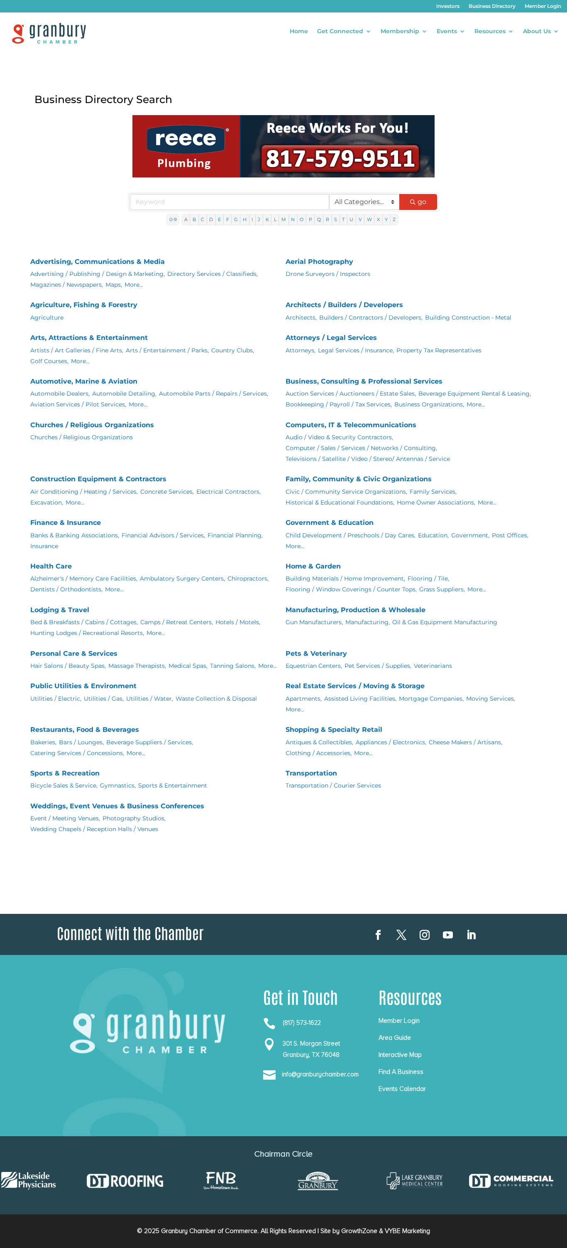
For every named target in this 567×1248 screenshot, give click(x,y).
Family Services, (433, 491)
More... (134, 284)
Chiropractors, (248, 578)
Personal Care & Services (73, 653)
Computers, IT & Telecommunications (351, 425)
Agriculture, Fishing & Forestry (83, 305)
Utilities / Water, (149, 698)
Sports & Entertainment (172, 785)
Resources (490, 31)
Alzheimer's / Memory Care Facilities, (83, 578)
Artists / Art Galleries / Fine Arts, (76, 350)
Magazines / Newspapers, (66, 284)
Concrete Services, (167, 491)
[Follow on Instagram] (425, 935)
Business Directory (492, 6)
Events (447, 31)
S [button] (335, 219)
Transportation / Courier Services (333, 785)
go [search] (422, 202)
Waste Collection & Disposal (216, 698)
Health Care (51, 566)
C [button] (202, 219)
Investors (447, 6)
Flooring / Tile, (428, 578)
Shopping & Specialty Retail (334, 730)
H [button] (245, 219)
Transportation (311, 773)
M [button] (283, 219)
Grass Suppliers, (442, 589)
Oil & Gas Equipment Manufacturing (444, 622)
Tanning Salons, (233, 665)
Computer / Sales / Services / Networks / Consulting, (361, 448)
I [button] (252, 219)
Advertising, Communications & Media (97, 262)
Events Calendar (402, 1089)
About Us (537, 31)
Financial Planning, (235, 535)
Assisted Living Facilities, (360, 698)
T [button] (343, 219)
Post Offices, (510, 535)
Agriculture (47, 317)
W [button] (369, 219)
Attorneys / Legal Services (331, 338)
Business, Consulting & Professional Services (364, 381)
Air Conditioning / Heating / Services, (84, 491)
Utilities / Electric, (55, 698)
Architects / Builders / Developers (344, 305)
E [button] (219, 219)
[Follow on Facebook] (378, 935)
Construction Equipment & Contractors (98, 479)
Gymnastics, (118, 785)
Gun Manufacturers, (314, 622)
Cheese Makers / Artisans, (465, 742)
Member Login (543, 6)
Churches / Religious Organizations (92, 425)
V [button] (360, 219)
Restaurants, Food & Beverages (84, 730)
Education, (433, 535)
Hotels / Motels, (237, 622)
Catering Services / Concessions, (77, 753)
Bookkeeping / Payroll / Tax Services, (339, 404)
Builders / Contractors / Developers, (371, 317)
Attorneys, (300, 350)
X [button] (378, 219)
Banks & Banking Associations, (74, 535)
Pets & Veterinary (316, 653)
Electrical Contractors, (228, 491)
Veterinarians (433, 665)
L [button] (275, 219)
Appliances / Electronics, (391, 742)
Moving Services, (490, 698)
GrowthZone (359, 1231)
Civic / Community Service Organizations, (346, 491)
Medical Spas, (188, 665)
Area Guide (395, 1038)
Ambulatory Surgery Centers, (182, 578)
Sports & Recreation (65, 773)
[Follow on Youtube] (448, 935)
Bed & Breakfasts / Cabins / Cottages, (84, 622)
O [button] (301, 219)
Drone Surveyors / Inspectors (328, 274)
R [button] (327, 219)
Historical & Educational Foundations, (340, 502)
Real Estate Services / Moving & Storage (355, 686)
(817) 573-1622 (302, 1022)
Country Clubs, (232, 350)
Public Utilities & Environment (83, 686)
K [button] (267, 219)
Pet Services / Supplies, (378, 665)
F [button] (227, 219)
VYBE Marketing (407, 1231)
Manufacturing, (367, 622)
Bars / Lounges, (81, 742)
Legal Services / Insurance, (356, 350)
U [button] (351, 219)
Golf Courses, (49, 361)
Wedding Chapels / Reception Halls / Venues (94, 829)
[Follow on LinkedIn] (471, 935)
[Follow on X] (401, 935)
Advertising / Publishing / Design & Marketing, (97, 274)
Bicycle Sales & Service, (64, 785)
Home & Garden (313, 566)
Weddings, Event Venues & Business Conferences (117, 806)
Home (299, 31)
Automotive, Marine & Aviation (83, 381)
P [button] (310, 219)
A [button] (186, 219)
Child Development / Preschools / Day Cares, (350, 535)
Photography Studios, (134, 818)
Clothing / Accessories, (319, 753)
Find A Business (401, 1072)
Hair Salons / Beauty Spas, (68, 665)
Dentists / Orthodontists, (66, 589)
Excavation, (46, 502)
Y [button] (386, 219)
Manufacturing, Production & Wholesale (355, 610)
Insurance (44, 546)
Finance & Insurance (65, 523)
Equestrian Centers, (314, 665)
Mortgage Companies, (431, 698)
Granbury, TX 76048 (311, 1054)
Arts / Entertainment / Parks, (167, 350)
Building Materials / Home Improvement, (345, 578)
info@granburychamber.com (320, 1074)
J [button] (259, 219)
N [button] (293, 219)
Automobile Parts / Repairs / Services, (213, 393)
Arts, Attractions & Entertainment (89, 338)
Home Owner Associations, (436, 502)
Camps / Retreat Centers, (176, 622)
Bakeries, (43, 742)
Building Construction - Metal (468, 317)
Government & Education (330, 523)
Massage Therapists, (137, 665)
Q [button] (319, 219)
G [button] (236, 219)
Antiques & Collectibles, (319, 742)
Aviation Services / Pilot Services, (78, 404)
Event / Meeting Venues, (65, 818)
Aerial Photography (319, 262)
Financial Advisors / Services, (163, 535)
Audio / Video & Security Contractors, (339, 437)
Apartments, (304, 698)
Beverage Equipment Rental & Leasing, (474, 393)
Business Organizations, (429, 404)
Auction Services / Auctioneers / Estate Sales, (351, 393)
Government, (470, 535)
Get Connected (340, 31)
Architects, (301, 317)
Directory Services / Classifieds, (212, 274)
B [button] (194, 219)
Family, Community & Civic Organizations (359, 479)
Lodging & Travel (59, 610)
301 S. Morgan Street (311, 1043)
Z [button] (394, 219)
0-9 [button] (173, 219)
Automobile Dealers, (60, 393)
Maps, (113, 284)
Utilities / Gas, (104, 698)
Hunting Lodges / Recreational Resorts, (87, 633)
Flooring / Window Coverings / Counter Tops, (351, 589)
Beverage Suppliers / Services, (149, 742)
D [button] (211, 219)
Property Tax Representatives (438, 350)
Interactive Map (400, 1055)
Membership (400, 31)
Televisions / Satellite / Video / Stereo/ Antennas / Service (368, 458)
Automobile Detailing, (124, 393)
